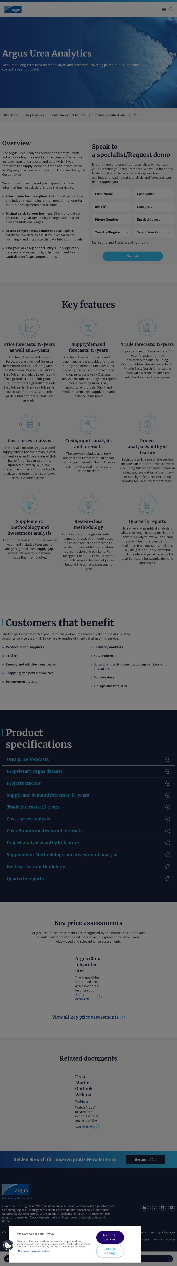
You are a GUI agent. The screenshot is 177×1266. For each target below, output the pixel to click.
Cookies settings (110, 1251)
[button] (8, 1245)
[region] (75, 1244)
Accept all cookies (110, 1237)
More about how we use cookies (33, 1251)
